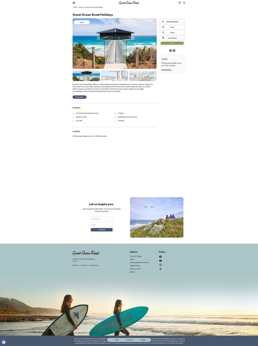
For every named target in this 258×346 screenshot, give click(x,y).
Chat (143, 340)
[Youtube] (160, 261)
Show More (79, 97)
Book (172, 43)
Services (81, 7)
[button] (154, 43)
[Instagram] (160, 265)
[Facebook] (160, 256)
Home (75, 7)
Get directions (166, 70)
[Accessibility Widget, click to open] (4, 342)
